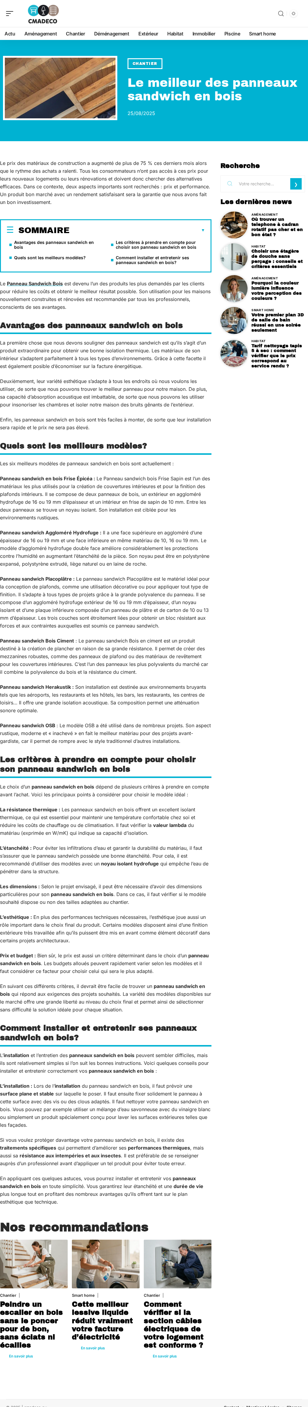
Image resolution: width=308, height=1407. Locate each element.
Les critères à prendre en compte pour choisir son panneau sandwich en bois (156, 245)
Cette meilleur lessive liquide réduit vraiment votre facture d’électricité (102, 1320)
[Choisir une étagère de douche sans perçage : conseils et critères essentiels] (234, 256)
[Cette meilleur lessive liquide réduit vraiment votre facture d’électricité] (106, 1264)
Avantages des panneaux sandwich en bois (54, 245)
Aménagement (264, 214)
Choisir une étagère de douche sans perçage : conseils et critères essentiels (277, 259)
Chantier (145, 64)
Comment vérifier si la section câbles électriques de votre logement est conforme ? (174, 1324)
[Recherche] (281, 13)
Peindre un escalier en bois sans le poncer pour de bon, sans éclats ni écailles (31, 1324)
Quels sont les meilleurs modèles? (50, 257)
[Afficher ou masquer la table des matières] (137, 230)
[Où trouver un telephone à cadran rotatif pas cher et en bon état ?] (234, 225)
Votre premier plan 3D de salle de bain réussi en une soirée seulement (277, 322)
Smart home (83, 1295)
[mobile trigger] (11, 13)
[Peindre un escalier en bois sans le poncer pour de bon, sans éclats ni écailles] (34, 1264)
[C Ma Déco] (43, 13)
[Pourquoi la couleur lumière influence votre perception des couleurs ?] (234, 288)
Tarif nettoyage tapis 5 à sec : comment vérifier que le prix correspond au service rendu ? (276, 355)
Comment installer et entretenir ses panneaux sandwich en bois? (152, 260)
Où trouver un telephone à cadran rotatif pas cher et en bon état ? (277, 227)
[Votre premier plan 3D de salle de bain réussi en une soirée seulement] (234, 320)
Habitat (258, 246)
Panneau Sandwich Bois (35, 284)
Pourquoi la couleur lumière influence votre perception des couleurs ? (276, 290)
